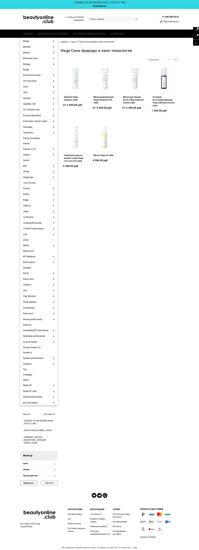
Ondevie (27, 284)
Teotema (27, 364)
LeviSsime (28, 217)
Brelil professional (31, 75)
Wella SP (27, 385)
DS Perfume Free (31, 109)
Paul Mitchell (29, 296)
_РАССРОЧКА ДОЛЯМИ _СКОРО (37, 430)
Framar (26, 143)
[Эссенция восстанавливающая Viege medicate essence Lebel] (164, 79)
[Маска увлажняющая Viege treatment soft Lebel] (104, 79)
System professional (33, 358)
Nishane (27, 267)
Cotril (25, 86)
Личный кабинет (120, 522)
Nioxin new (28, 279)
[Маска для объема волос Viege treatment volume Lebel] (134, 79)
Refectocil (28, 313)
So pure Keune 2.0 (31, 347)
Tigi (25, 369)
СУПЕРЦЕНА (117, 33)
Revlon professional (32, 319)
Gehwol (26, 154)
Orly (25, 290)
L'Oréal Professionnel (33, 228)
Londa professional (32, 223)
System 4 (27, 352)
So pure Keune (30, 342)
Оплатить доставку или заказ (121, 515)
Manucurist (28, 251)
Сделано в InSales (148, 537)
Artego (26, 41)
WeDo (26, 380)
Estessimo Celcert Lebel (35, 121)
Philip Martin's (29, 302)
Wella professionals (32, 397)
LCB (25, 234)
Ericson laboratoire (32, 115)
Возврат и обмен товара (97, 520)
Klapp (26, 200)
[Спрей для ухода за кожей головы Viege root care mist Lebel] (75, 137)
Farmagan (27, 127)
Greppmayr (28, 177)
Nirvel (26, 273)
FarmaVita (28, 132)
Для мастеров (30, 402)
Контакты (117, 526)
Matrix (26, 245)
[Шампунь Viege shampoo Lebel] (75, 79)
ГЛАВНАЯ (28, 33)
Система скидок (75, 514)
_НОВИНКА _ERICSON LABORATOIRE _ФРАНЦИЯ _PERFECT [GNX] (34, 440)
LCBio (26, 240)
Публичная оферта (98, 526)
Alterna (26, 52)
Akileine (27, 47)
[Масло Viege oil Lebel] (104, 137)
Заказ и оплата (74, 523)
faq (69, 519)
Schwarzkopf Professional (35, 330)
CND (25, 92)
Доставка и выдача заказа (76, 529)
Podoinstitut (29, 308)
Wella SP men (30, 391)
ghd (25, 165)
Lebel (25, 211)
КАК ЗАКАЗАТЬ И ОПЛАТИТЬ (53, 33)
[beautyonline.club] (38, 19)
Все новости (49, 414)
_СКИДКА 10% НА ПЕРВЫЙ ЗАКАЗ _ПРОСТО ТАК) (38, 422)
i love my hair (29, 183)
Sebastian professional (34, 336)
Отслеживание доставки (119, 532)
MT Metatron (29, 256)
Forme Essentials (31, 138)
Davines (27, 98)
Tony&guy (27, 374)
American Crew (30, 58)
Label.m (27, 205)
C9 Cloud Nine (30, 81)
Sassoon (27, 324)
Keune (26, 194)
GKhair (26, 171)
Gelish (26, 160)
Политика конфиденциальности (100, 532)
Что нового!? (95, 514)
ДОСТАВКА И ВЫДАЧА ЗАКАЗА (89, 33)
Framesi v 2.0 (29, 149)
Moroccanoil (29, 262)
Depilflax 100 (29, 104)
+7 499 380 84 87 (170, 17)
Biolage (26, 64)
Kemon (26, 188)
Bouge (26, 69)
